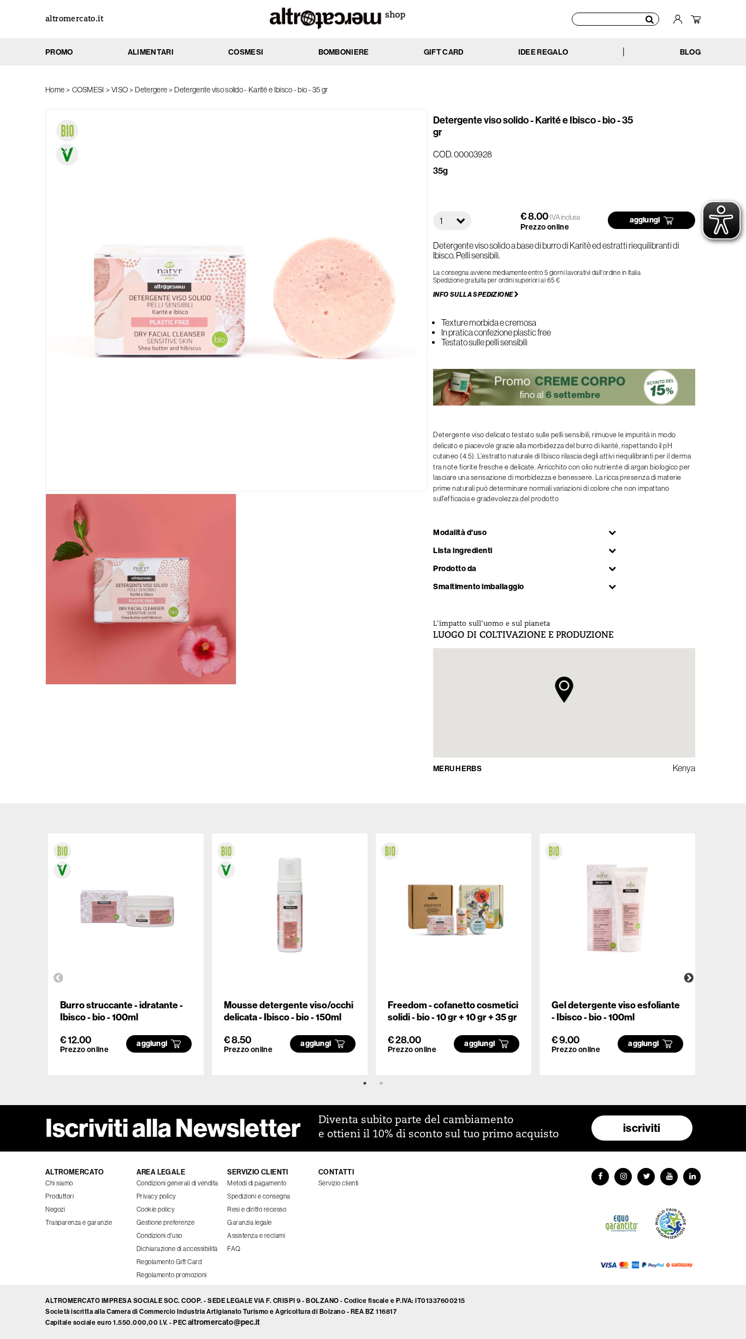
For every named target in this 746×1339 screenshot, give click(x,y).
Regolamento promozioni (172, 1275)
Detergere (151, 89)
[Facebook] (600, 1176)
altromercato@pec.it (224, 1322)
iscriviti (642, 1128)
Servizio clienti (338, 1183)
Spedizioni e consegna (259, 1196)
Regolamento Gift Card (169, 1262)
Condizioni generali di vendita (177, 1183)
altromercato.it (74, 19)
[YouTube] (669, 1176)
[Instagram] (623, 1176)
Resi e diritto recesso (256, 1209)
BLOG (690, 52)
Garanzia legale (249, 1222)
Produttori (59, 1196)
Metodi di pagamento (257, 1183)
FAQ (234, 1249)
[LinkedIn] (692, 1176)
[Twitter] (646, 1176)
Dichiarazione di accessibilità (177, 1249)
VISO (119, 89)
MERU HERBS (457, 768)
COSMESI (88, 89)
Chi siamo (59, 1183)
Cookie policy (156, 1209)
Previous (58, 978)
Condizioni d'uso (159, 1236)
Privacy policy (156, 1196)
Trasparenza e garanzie (78, 1222)
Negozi (55, 1209)
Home (54, 89)
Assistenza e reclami (256, 1236)
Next (688, 978)
